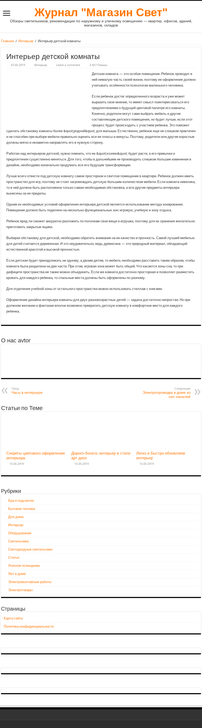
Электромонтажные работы (29, 582)
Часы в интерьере (27, 391)
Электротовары (20, 590)
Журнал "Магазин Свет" (101, 12)
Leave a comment (68, 65)
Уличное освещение (24, 566)
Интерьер (25, 41)
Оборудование (19, 533)
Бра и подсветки (21, 501)
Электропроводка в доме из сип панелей (166, 393)
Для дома (15, 517)
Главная (7, 41)
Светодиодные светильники (30, 549)
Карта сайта (13, 618)
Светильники (18, 541)
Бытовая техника (21, 509)
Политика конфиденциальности (29, 626)
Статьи (13, 557)
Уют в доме (17, 574)
